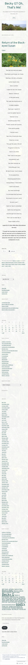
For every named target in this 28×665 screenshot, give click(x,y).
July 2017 (4, 450)
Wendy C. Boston (5, 375)
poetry (18, 260)
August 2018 (4, 429)
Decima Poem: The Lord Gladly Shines (10, 308)
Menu (14, 17)
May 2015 (4, 496)
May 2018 (4, 432)
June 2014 (4, 516)
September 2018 (5, 427)
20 (9, 329)
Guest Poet (22, 599)
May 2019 (4, 418)
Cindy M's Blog (5, 354)
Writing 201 (22, 609)
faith (23, 262)
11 (2, 327)
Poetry (12, 264)
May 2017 (4, 454)
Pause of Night (5, 306)
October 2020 (5, 406)
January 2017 (5, 461)
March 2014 (4, 521)
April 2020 (4, 413)
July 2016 (4, 472)
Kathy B (12, 601)
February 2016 (5, 480)
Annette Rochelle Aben (7, 368)
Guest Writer (5, 601)
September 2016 (5, 468)
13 (9, 327)
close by (16, 262)
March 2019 (4, 422)
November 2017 (5, 443)
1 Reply (3, 50)
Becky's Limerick (18, 591)
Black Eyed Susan (10, 262)
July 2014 (4, 514)
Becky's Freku (18, 589)
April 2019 (4, 420)
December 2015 (5, 484)
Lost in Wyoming (12, 602)
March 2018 (4, 436)
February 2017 (5, 459)
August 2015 (4, 491)
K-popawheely (5, 356)
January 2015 (5, 504)
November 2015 (5, 486)
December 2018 (5, 425)
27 (9, 331)
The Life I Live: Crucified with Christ (9, 350)
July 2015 (4, 493)
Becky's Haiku (7, 591)
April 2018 (4, 434)
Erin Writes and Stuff (6, 345)
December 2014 (5, 505)
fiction (15, 598)
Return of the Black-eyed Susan (13, 44)
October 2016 (5, 466)
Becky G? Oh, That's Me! (14, 6)
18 (2, 329)
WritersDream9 (5, 361)
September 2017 (5, 447)
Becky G (15, 260)
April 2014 (4, 520)
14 (12, 327)
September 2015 (5, 489)
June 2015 (4, 495)
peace (9, 264)
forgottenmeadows (6, 352)
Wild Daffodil (4, 359)
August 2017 (4, 448)
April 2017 (4, 456)
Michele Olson (5, 349)
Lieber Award (5, 292)
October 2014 (5, 509)
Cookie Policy (7, 659)
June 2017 (4, 452)
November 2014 (5, 507)
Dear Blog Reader (6, 290)
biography (22, 597)
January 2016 (5, 482)
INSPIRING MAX (5, 363)
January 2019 (5, 424)
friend (6, 264)
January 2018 (5, 440)
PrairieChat (4, 358)
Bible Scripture (14, 597)
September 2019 (5, 416)
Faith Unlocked (5, 372)
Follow (4, 627)
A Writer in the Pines (6, 342)
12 (5, 327)
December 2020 (5, 404)
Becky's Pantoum (7, 592)
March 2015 (4, 500)
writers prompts (6, 609)
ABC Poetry (5, 589)
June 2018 (4, 431)
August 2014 (4, 513)
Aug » (23, 333)
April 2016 (4, 477)
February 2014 (5, 523)
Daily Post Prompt (7, 598)
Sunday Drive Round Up (15, 606)
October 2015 (5, 488)
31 (22, 331)
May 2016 (4, 475)
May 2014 (4, 518)
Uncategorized (6, 608)
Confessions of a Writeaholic (8, 347)
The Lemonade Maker (6, 343)
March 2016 (4, 479)
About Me (4, 288)
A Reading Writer (5, 370)
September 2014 (5, 511)
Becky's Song (16, 592)
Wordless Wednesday (17, 608)
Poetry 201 (5, 606)
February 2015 (5, 502)
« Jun (3, 333)
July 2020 (4, 411)
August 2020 (5, 409)
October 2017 (5, 445)
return (19, 264)
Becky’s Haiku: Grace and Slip (8, 309)
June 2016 (4, 473)
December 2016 (5, 463)
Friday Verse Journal (12, 599)
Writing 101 (15, 609)
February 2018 (5, 438)
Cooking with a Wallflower (7, 365)
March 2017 (4, 457)
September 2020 (5, 408)
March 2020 (4, 415)
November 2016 (5, 464)
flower (3, 264)
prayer (16, 264)
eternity (20, 262)
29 (16, 331)
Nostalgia (20, 602)
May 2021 (4, 402)
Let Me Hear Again (6, 302)
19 (5, 329)
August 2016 (4, 470)
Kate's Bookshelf (6, 366)
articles (11, 589)
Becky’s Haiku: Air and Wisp (8, 304)
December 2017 (5, 441)
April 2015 (4, 498)
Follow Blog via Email (7, 614)
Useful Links (4, 293)
